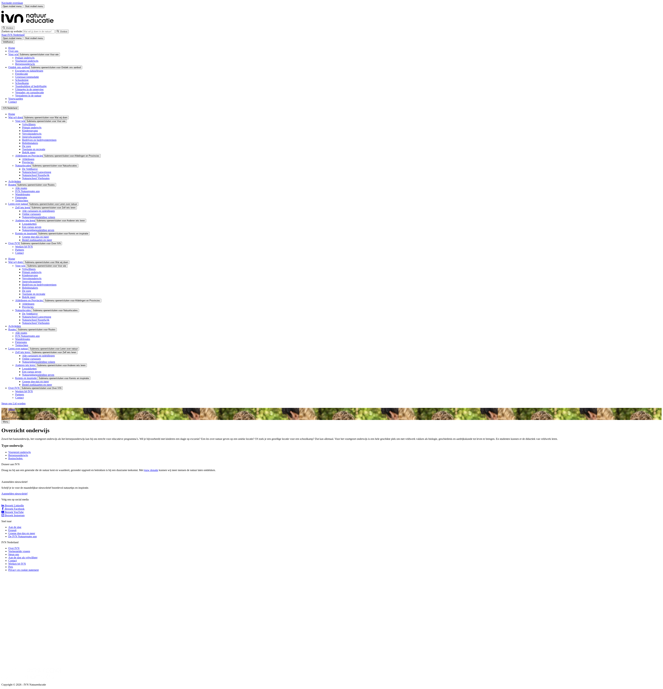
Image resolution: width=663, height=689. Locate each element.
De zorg (26, 146)
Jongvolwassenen (31, 136)
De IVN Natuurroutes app (22, 536)
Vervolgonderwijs (31, 133)
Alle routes (21, 188)
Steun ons (7, 403)
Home (11, 47)
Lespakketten (29, 223)
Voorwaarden (15, 98)
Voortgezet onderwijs (26, 60)
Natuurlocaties (23, 165)
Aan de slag (14, 527)
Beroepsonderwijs (25, 64)
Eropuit (12, 530)
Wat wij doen (15, 117)
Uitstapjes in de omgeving (29, 89)
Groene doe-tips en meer (35, 236)
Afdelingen (28, 159)
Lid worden (19, 403)
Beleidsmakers (30, 143)
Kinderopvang (30, 130)
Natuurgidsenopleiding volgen (38, 217)
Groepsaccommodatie (27, 76)
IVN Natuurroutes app (27, 191)
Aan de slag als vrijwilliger (22, 557)
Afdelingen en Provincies (29, 155)
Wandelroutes (22, 194)
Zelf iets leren (22, 207)
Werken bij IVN (24, 246)
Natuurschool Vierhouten (36, 178)
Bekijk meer (28, 152)
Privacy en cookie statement (23, 569)
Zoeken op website (12, 31)
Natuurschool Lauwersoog (36, 172)
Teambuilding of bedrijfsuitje (31, 86)
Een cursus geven (31, 227)
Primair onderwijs (25, 57)
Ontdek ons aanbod (19, 67)
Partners (19, 249)
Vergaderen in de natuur (28, 95)
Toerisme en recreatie (33, 149)
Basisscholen (15, 458)
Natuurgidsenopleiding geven (38, 230)
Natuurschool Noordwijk (35, 175)
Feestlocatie (21, 73)
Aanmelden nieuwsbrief (14, 493)
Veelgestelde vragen (19, 551)
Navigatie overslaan (12, 2)
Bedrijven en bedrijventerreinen (39, 139)
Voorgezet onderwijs (19, 452)
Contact (12, 101)
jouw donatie (151, 470)
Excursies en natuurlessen (29, 70)
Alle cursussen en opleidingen (38, 210)
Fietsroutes (21, 197)
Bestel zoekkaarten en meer (37, 239)
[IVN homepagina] (29, 24)
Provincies (27, 162)
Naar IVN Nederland (13, 34)
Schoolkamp (22, 83)
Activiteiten (14, 181)
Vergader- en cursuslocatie (29, 92)
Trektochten (21, 200)
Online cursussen (31, 214)
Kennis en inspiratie (26, 233)
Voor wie (13, 54)
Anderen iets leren (25, 220)
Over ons (13, 51)
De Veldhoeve (30, 169)
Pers (10, 566)
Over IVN (14, 243)
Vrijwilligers (29, 124)
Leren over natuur (18, 203)
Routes (12, 184)
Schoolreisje (21, 80)
